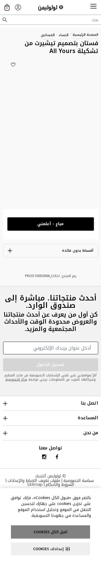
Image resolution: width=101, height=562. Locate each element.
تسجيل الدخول (50, 364)
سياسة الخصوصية (78, 480)
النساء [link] (63, 35)
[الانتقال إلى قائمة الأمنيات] (13, 64)
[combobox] (50, 20)
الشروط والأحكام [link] (60, 484)
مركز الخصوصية (16, 379)
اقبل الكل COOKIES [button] (50, 531)
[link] (18, 7)
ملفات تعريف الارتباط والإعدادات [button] (34, 480)
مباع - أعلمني (50, 224)
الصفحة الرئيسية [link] (85, 34)
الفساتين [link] (48, 35)
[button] (93, 7)
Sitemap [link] (35, 484)
